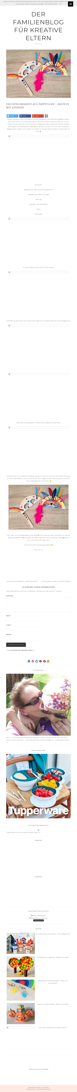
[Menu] (70, 4)
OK (60, 4)
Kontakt (46, 1087)
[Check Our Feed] (48, 662)
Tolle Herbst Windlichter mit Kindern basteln (53, 1027)
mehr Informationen (51, 4)
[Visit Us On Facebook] (29, 662)
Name (8, 615)
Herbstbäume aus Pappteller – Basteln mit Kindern (53, 957)
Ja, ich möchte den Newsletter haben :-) (22, 650)
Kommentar (9, 596)
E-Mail (8, 625)
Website (8, 634)
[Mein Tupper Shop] (38, 817)
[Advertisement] (38, 857)
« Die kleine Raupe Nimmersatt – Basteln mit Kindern (21, 581)
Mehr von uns (39, 1076)
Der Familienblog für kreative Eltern (38, 26)
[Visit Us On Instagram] (33, 662)
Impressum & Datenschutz (35, 1087)
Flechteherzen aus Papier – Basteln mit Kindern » (56, 581)
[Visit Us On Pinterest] (40, 662)
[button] (12, 116)
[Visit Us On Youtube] (44, 662)
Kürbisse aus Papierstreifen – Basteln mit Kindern (53, 1004)
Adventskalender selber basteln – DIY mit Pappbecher (53, 934)
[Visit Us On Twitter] (36, 662)
